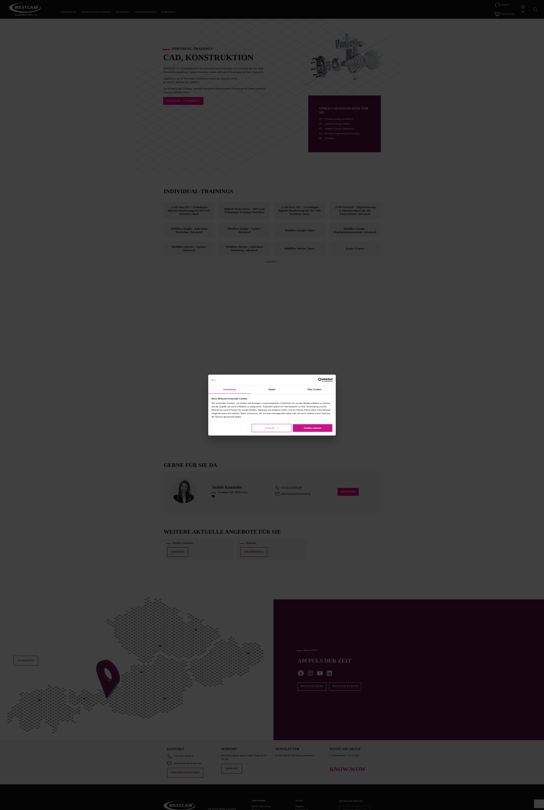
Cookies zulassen (312, 428)
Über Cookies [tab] (314, 389)
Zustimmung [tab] (229, 389)
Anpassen (270, 428)
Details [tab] (272, 389)
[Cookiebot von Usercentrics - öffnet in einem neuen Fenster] (320, 380)
